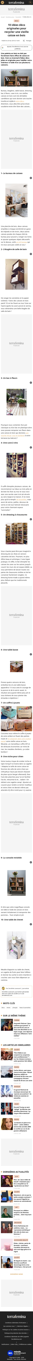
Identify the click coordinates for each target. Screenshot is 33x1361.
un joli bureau (21, 242)
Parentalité (18, 17)
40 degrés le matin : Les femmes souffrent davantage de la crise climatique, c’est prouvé (22, 1264)
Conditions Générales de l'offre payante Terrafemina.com (16, 1338)
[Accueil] (16, 2)
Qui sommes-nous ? (9, 1326)
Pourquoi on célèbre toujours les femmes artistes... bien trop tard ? (22, 1213)
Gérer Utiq (14, 1344)
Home (8, 1007)
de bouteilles (21, 499)
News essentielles (25, 1007)
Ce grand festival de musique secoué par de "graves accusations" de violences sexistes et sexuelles (22, 1094)
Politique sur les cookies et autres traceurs (16, 1329)
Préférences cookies (25, 1344)
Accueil (3, 17)
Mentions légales (22, 1326)
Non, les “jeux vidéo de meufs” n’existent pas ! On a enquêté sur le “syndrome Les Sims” (22, 1183)
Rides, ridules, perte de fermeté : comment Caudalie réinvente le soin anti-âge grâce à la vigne (22, 1247)
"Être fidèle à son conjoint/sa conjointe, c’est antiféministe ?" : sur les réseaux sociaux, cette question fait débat (23, 1057)
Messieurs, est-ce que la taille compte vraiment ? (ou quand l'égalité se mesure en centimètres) (23, 1198)
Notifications (5, 1344)
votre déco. (20, 101)
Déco (3, 1007)
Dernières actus (10, 17)
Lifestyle (14, 1007)
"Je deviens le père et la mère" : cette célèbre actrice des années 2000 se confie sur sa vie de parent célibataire (22, 1127)
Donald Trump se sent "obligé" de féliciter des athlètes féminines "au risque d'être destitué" (22, 1110)
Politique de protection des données (15, 1333)
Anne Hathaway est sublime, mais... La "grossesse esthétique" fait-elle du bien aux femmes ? (22, 1230)
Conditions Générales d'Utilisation (15, 1323)
